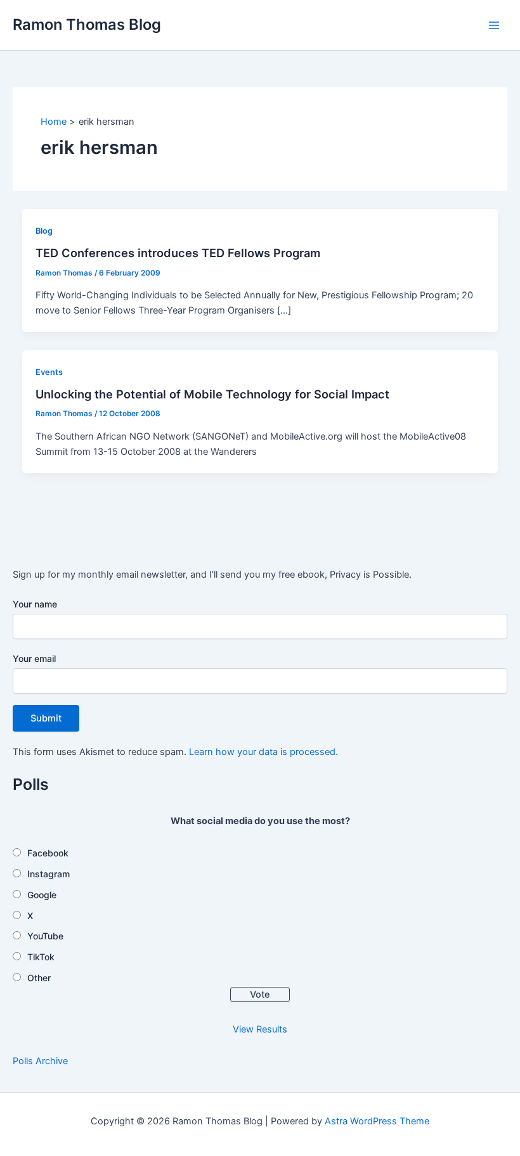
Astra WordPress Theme (377, 1121)
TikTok (41, 956)
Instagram (48, 873)
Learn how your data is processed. (263, 752)
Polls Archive (40, 1061)
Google (41, 894)
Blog (44, 231)
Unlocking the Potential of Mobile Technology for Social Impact (212, 394)
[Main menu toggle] (494, 25)
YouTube (45, 936)
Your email (34, 658)
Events (49, 372)
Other (39, 977)
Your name (35, 604)
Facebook (47, 853)
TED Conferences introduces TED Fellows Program (178, 253)
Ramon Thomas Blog (87, 24)
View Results (260, 1029)
